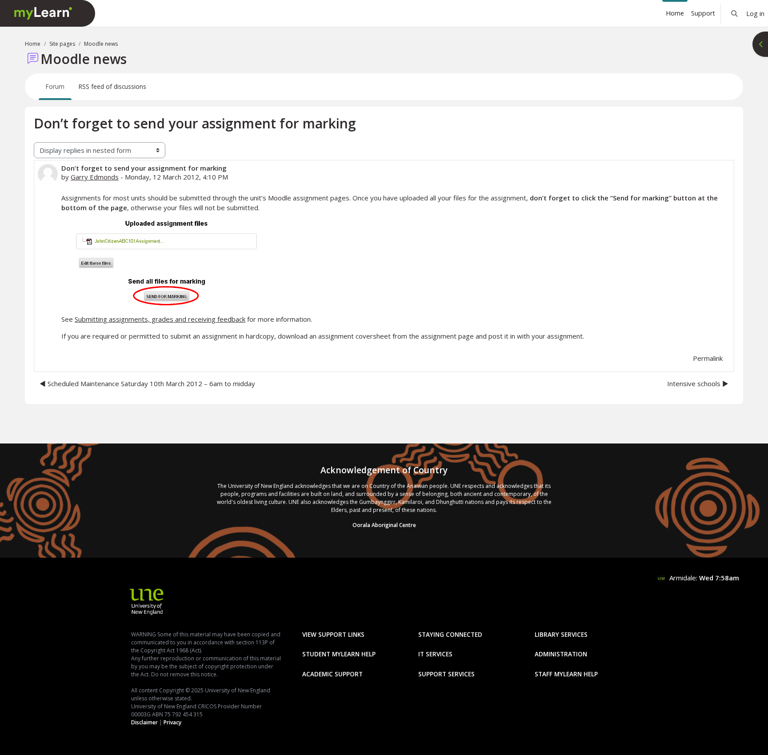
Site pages (62, 44)
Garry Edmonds (95, 176)
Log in (755, 13)
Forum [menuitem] (55, 86)
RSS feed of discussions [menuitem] (112, 86)
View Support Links (333, 634)
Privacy (172, 722)
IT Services (435, 654)
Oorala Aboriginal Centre (384, 525)
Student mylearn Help (339, 654)
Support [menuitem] (703, 13)
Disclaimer (144, 722)
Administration (561, 654)
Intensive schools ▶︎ (697, 383)
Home (32, 44)
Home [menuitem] (675, 13)
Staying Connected (450, 634)
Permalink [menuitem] (708, 358)
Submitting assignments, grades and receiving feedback (160, 319)
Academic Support (332, 674)
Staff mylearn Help (566, 674)
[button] (734, 13)
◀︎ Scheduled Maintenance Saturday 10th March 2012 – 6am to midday (147, 383)
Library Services (561, 634)
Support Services (446, 674)
